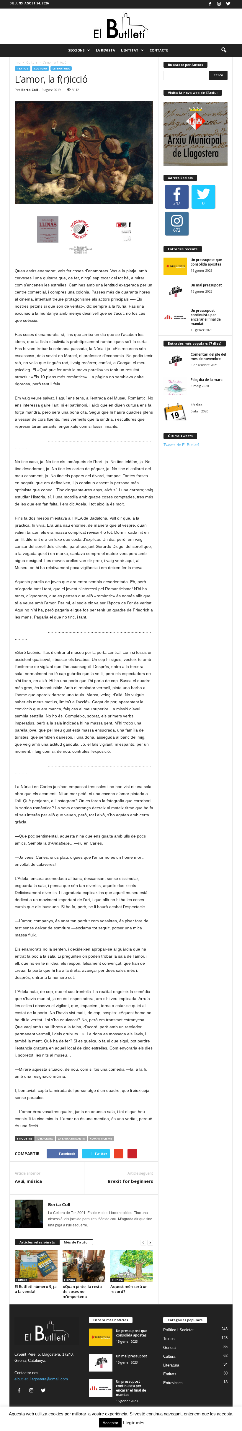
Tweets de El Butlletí (181, 445)
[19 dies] (175, 411)
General (169, 1347)
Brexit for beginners (130, 1181)
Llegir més (133, 1422)
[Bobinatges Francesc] (57, 238)
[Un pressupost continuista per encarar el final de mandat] (175, 317)
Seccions (76, 50)
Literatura (61, 68)
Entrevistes (173, 1383)
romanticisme (101, 1138)
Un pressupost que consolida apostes (206, 262)
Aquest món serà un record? (129, 1289)
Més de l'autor (76, 1242)
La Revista (105, 50)
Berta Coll (29, 89)
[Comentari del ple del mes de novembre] (175, 361)
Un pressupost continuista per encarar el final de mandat (206, 317)
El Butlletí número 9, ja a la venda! (36, 1289)
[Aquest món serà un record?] (131, 1266)
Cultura (31, 62)
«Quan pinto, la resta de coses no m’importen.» (82, 1291)
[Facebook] (209, 4)
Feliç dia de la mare (207, 379)
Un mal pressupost (206, 285)
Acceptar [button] (110, 1423)
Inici (18, 62)
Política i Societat (178, 1330)
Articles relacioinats (37, 1242)
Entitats (169, 1374)
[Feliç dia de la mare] (175, 386)
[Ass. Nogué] (104, 238)
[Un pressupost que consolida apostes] (175, 266)
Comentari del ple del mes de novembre (208, 356)
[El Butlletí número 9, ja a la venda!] (36, 1266)
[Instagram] (219, 4)
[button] (223, 50)
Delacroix (45, 1138)
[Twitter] (228, 4)
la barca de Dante (71, 1138)
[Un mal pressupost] (175, 292)
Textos (22, 68)
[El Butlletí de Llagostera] (121, 26)
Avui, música (28, 1181)
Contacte (159, 50)
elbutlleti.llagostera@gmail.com (41, 1379)
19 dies (196, 404)
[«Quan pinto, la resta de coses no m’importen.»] (84, 1266)
